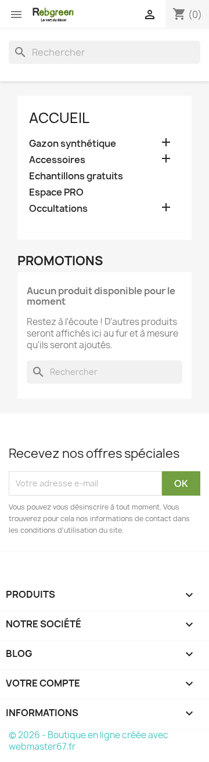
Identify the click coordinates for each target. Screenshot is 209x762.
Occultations (58, 209)
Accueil (59, 118)
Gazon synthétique (72, 144)
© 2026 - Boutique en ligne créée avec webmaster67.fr (88, 741)
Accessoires (57, 160)
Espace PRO (56, 192)
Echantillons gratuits (76, 176)
